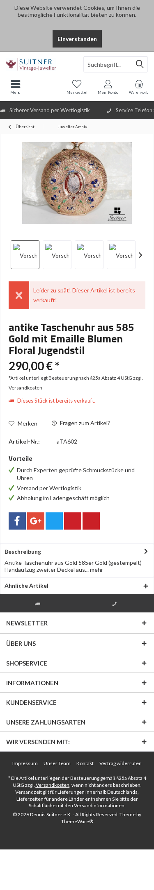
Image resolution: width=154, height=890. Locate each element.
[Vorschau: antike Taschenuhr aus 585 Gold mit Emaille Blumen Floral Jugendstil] (25, 254)
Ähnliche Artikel (26, 585)
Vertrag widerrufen (120, 763)
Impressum (25, 763)
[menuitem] (138, 86)
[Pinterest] (72, 521)
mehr (96, 569)
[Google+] (35, 521)
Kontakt (85, 763)
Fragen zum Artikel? (84, 422)
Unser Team (57, 763)
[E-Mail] (91, 521)
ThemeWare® (77, 821)
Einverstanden (77, 38)
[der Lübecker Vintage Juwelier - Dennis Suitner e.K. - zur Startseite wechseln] (38, 64)
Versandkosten (52, 785)
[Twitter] (54, 521)
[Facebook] (17, 521)
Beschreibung (23, 551)
